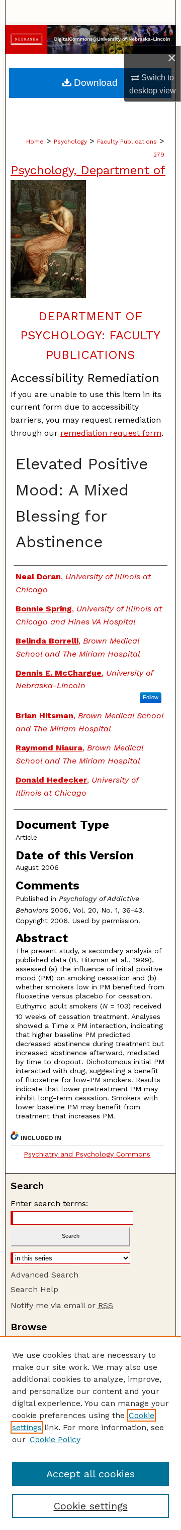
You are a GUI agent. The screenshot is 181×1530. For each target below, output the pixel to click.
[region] (90, 1433)
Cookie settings (91, 1506)
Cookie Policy (55, 1439)
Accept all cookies (90, 1474)
